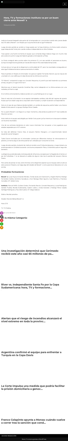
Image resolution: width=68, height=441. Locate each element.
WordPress (42, 439)
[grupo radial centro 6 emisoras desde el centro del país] (12, 4)
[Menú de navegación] (65, 4)
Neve (23, 439)
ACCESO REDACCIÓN (9, 436)
